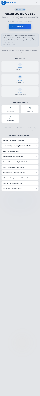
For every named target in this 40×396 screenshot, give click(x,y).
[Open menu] (36, 3)
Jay (11, 21)
